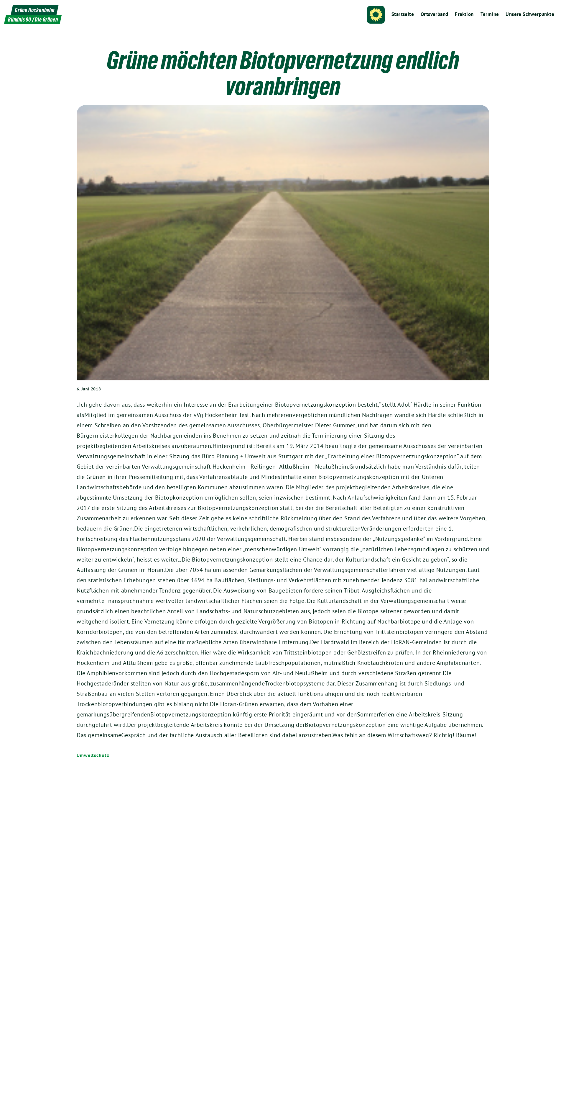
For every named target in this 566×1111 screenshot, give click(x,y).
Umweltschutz (93, 755)
